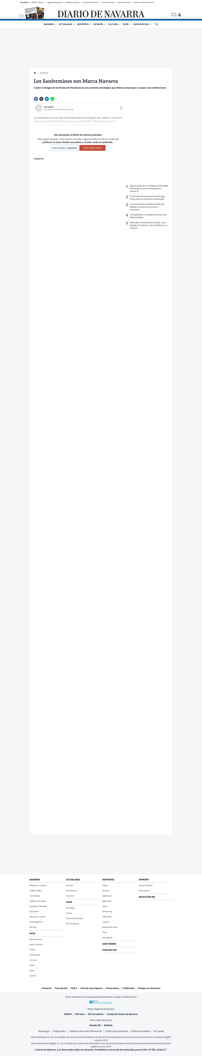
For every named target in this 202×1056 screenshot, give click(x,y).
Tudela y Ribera (36, 890)
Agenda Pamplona (54, 2)
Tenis (104, 932)
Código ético (59, 1031)
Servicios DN (141, 24)
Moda (32, 965)
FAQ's (74, 988)
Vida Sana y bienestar (74, 918)
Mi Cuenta (158, 1031)
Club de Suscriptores (91, 988)
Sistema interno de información (86, 1031)
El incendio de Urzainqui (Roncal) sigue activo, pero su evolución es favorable (147, 197)
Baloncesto (106, 901)
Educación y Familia (37, 916)
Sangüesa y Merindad (38, 906)
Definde (108, 1025)
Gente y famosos (36, 944)
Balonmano (107, 896)
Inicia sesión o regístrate (64, 147)
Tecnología (70, 908)
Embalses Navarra (72, 2)
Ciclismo (105, 922)
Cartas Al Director (146, 885)
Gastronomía (35, 955)
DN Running (107, 911)
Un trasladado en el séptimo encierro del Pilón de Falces (148, 216)
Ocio (32, 933)
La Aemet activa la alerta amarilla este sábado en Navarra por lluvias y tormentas (147, 207)
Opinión (98, 24)
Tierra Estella (35, 896)
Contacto (47, 988)
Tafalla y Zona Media (38, 901)
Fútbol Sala (106, 916)
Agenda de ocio (36, 939)
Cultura (113, 24)
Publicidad (128, 988)
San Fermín (109, 943)
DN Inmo (33, 927)
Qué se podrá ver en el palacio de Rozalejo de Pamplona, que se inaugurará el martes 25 (149, 188)
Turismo (33, 975)
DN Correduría (95, 1014)
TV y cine (33, 960)
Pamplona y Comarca (38, 885)
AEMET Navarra (38, 2)
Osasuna (105, 890)
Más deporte (107, 937)
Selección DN (147, 896)
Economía (70, 896)
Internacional (71, 890)
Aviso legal (44, 1031)
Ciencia (69, 913)
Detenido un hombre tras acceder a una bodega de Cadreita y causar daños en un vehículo (148, 225)
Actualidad (65, 24)
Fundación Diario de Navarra (122, 1014)
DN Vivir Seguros (72, 923)
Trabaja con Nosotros (149, 988)
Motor (32, 970)
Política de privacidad (116, 1031)
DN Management (36, 922)
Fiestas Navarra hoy (90, 2)
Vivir (125, 24)
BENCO (68, 1014)
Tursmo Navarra (108, 2)
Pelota (104, 906)
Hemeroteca (112, 988)
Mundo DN (95, 1025)
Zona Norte (34, 911)
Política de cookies (140, 1031)
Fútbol (105, 885)
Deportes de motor (109, 927)
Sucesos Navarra (124, 2)
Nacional (69, 885)
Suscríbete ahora (92, 148)
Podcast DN (109, 950)
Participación (144, 890)
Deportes (83, 24)
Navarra (49, 24)
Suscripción (61, 988)
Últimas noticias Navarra (144, 2)
